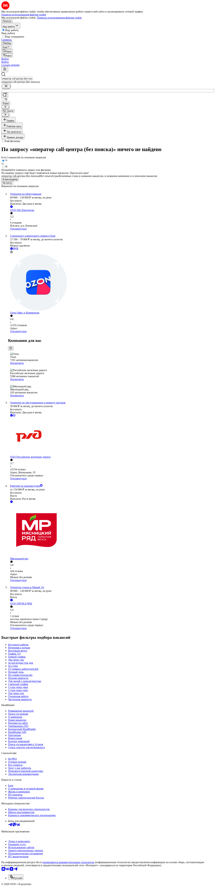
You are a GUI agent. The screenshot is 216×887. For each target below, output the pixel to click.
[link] (7, 51)
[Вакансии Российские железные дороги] (111, 436)
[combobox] (17, 78)
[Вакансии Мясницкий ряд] (111, 530)
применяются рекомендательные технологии (68, 862)
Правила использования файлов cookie (59, 17)
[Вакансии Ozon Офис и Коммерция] (111, 282)
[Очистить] (6, 86)
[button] (5, 58)
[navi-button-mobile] (4, 69)
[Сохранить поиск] (4, 95)
